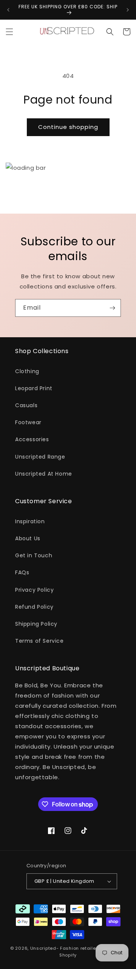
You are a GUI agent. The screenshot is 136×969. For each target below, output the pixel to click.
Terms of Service (39, 641)
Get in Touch (33, 555)
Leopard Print (34, 388)
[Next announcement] (127, 10)
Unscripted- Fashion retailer (64, 948)
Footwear (28, 422)
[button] (9, 31)
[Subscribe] (112, 308)
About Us (27, 538)
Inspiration (30, 521)
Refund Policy (34, 607)
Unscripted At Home (43, 474)
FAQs (22, 572)
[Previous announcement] (8, 10)
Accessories (32, 439)
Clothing (27, 371)
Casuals (26, 405)
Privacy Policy (34, 590)
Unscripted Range (40, 456)
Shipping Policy (36, 624)
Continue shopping (68, 127)
